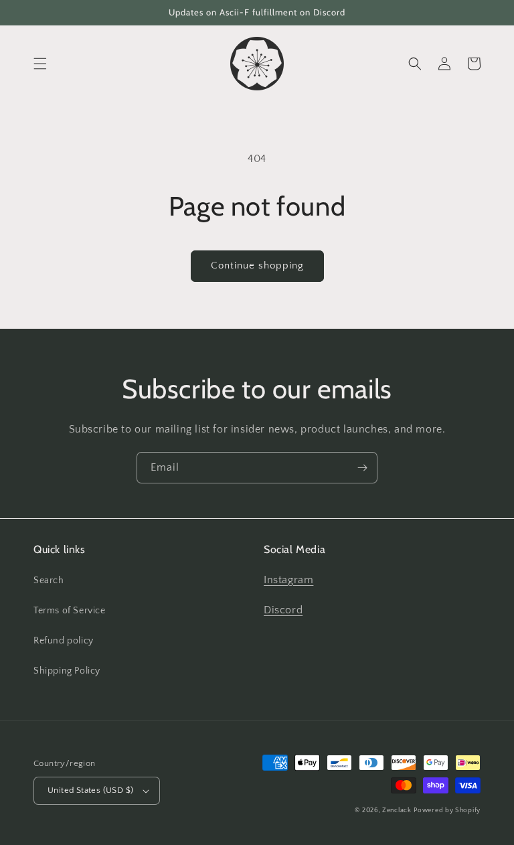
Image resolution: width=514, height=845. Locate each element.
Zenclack (397, 810)
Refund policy (63, 640)
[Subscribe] (362, 467)
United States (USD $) (90, 790)
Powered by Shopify (447, 810)
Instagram (288, 580)
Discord (283, 610)
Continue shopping (257, 265)
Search (48, 580)
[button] (40, 63)
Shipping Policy (66, 671)
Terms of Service (69, 610)
